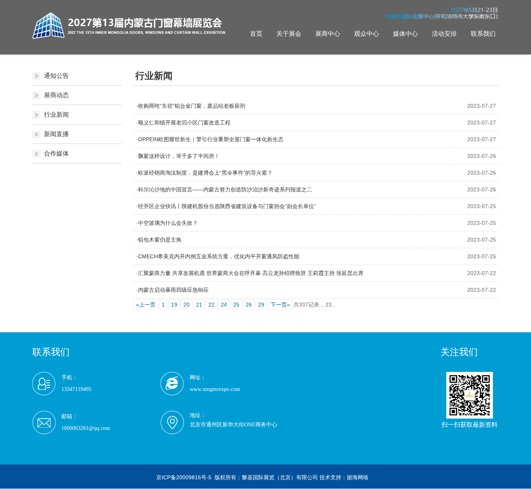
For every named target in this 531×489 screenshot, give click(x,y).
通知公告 (56, 75)
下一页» (280, 304)
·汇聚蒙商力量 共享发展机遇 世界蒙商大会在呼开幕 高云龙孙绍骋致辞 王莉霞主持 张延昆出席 (249, 273)
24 (224, 304)
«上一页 (145, 304)
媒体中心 (405, 33)
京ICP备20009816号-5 (183, 477)
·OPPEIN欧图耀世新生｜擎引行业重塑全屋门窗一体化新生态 (209, 139)
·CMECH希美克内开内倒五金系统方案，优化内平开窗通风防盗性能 (217, 256)
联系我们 (483, 33)
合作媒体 (56, 153)
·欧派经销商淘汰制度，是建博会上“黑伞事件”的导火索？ (204, 173)
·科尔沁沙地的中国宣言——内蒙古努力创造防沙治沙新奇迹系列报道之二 (224, 189)
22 (211, 304)
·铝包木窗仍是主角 (159, 240)
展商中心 (327, 33)
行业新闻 (56, 114)
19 (174, 304)
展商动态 (56, 95)
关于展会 (288, 33)
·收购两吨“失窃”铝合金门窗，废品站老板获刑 (190, 106)
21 (199, 304)
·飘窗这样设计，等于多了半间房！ (178, 156)
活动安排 (444, 33)
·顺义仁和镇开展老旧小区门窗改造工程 (183, 122)
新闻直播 (56, 134)
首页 (256, 33)
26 (249, 304)
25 (236, 304)
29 (261, 304)
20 (186, 304)
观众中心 (366, 33)
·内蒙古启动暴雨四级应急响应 (172, 290)
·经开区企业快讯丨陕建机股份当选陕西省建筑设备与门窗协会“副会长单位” (226, 206)
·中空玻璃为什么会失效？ (167, 223)
